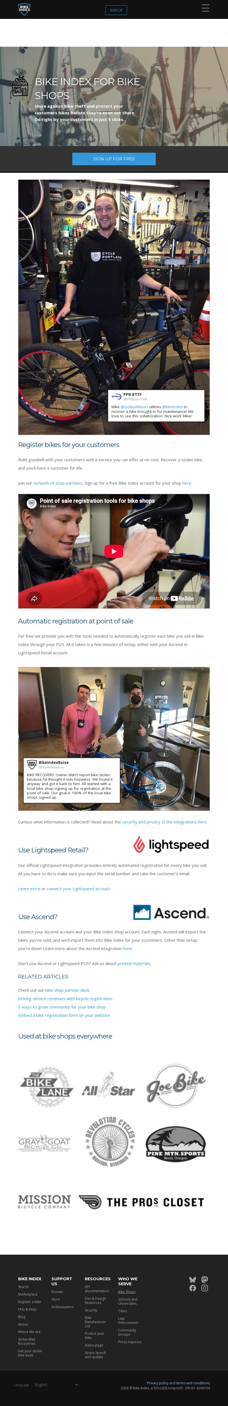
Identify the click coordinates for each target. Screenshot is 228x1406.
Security (91, 1310)
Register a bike (29, 1301)
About (23, 1324)
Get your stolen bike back (30, 1353)
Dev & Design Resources (95, 1300)
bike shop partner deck (67, 990)
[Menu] (205, 9)
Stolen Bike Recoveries (26, 1341)
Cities (122, 1311)
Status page (94, 1345)
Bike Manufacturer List (95, 1321)
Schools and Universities (127, 1301)
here (186, 483)
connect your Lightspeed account (78, 888)
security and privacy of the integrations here (164, 822)
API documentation (97, 1288)
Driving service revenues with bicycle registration (65, 998)
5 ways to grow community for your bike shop (62, 1007)
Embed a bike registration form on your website (64, 1015)
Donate (57, 1291)
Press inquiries (129, 1342)
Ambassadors (62, 1306)
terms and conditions (193, 1383)
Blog (21, 1316)
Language (21, 1385)
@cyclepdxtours (134, 406)
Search (23, 1286)
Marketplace (28, 1294)
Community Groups (127, 1332)
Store (55, 1299)
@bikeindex (172, 406)
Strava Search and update (95, 1354)
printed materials (134, 963)
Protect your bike (94, 1335)
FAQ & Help (27, 1309)
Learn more (29, 888)
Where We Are (29, 1331)
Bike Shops (126, 1291)
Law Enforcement (128, 1320)
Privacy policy (157, 1383)
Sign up (116, 10)
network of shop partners (58, 483)
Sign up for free (114, 158)
